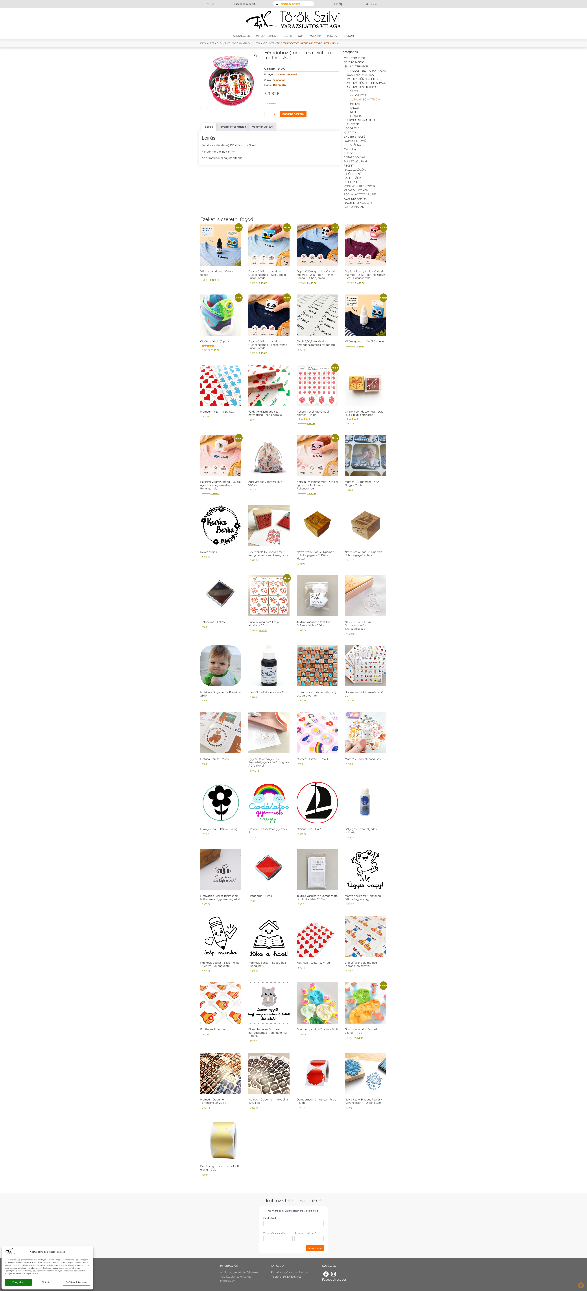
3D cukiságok (354, 62)
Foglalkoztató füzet (360, 194)
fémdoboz (279, 79)
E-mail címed (269, 1218)
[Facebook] (326, 1274)
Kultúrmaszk (354, 207)
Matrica (350, 149)
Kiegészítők (352, 182)
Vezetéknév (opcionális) (274, 1233)
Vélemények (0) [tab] (262, 126)
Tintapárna (352, 145)
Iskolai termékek (211, 43)
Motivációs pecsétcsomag (366, 83)
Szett (354, 91)
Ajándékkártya (355, 198)
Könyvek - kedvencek (359, 186)
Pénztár (332, 35)
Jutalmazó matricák (266, 43)
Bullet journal (356, 161)
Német (354, 112)
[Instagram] (213, 4)
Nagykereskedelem (358, 202)
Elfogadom (18, 1282)
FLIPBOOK (350, 153)
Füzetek (353, 124)
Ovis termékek (354, 58)
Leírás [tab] (209, 126)
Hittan (355, 103)
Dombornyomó (355, 141)
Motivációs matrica (238, 43)
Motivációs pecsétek (362, 79)
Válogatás (358, 95)
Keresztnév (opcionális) (305, 1233)
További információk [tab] (232, 126)
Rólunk (287, 35)
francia (356, 116)
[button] (255, 55)
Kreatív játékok (356, 190)
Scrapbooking (354, 157)
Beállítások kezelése (76, 1282)
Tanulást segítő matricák (366, 70)
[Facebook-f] (208, 4)
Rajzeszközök (355, 169)
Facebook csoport (244, 3)
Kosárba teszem (293, 114)
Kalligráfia (352, 178)
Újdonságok (241, 35)
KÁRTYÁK (350, 132)
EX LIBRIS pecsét (355, 136)
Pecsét (349, 165)
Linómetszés (353, 174)
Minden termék (266, 35)
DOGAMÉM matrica (360, 74)
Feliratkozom (315, 1248)
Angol (355, 107)
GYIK (300, 35)
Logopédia (352, 128)
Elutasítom (47, 1282)
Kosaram (315, 35)
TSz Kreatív (279, 84)
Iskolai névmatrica (361, 120)
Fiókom (349, 35)
